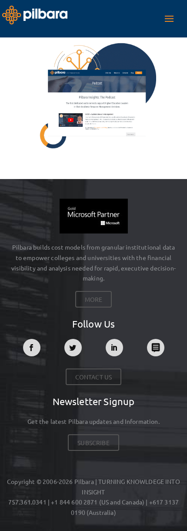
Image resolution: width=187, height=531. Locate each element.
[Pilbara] (34, 13)
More (94, 299)
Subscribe (93, 442)
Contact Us (93, 377)
